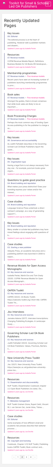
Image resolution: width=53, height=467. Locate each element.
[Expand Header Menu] (48, 4)
